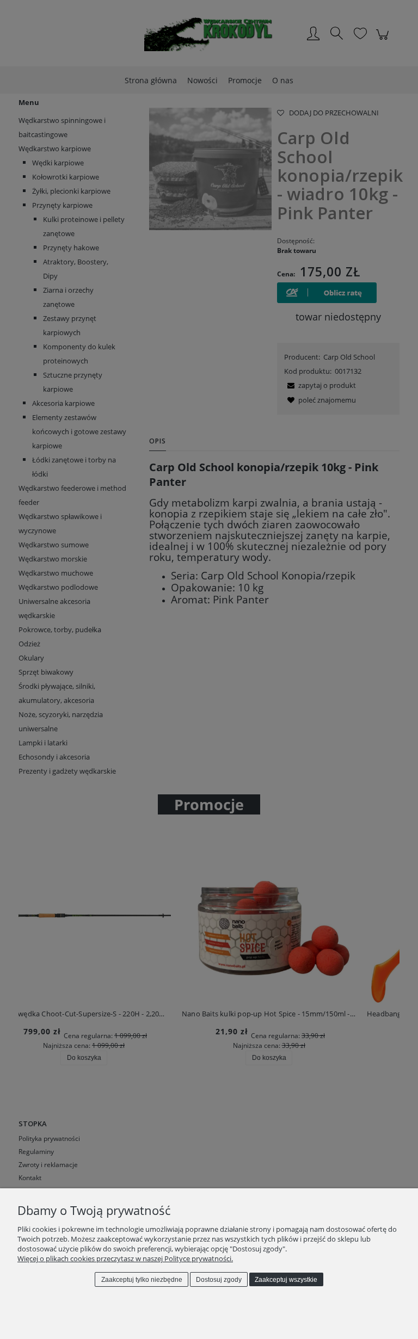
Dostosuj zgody (219, 1280)
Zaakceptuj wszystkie (286, 1280)
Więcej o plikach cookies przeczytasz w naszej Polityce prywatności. (125, 1258)
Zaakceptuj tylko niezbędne (141, 1280)
